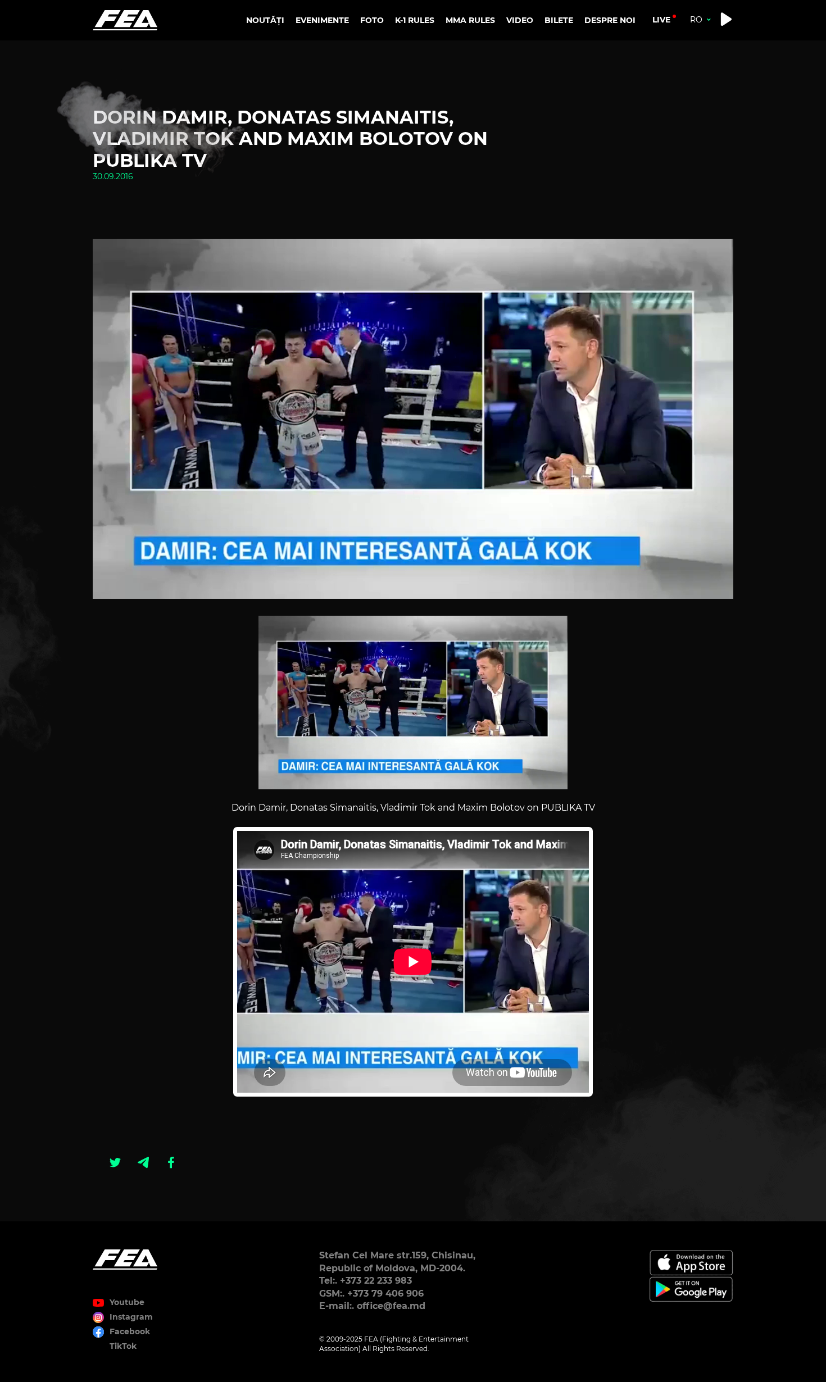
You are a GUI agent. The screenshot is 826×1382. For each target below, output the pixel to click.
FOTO (372, 20)
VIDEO (519, 20)
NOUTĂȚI (265, 20)
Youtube (127, 1302)
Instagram (131, 1317)
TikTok (123, 1346)
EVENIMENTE (322, 20)
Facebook (130, 1331)
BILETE (558, 20)
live (661, 20)
